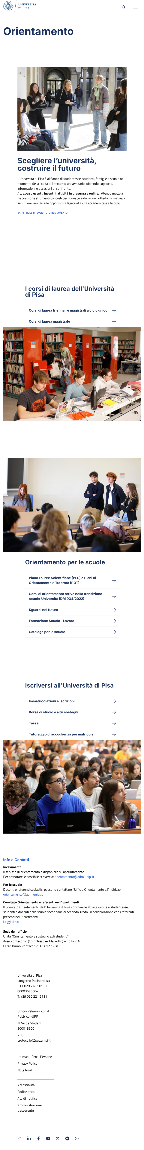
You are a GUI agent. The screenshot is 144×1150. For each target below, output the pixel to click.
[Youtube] (48, 1138)
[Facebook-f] (38, 1138)
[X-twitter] (58, 1138)
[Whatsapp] (77, 1138)
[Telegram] (67, 1138)
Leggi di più (11, 921)
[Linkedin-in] (29, 1138)
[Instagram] (19, 1138)
